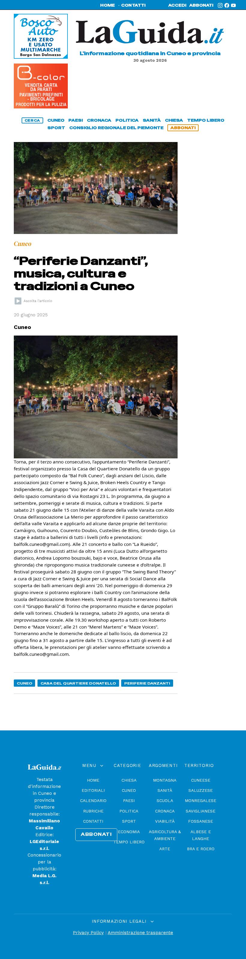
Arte (164, 848)
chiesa (174, 120)
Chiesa (129, 780)
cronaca (99, 120)
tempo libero (205, 120)
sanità (152, 120)
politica (127, 120)
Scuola (165, 800)
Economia (129, 831)
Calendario (93, 800)
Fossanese (200, 821)
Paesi (129, 800)
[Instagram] (220, 5)
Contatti (93, 821)
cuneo (55, 120)
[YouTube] (233, 5)
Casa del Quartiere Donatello (78, 683)
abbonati (201, 5)
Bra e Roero (200, 848)
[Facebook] (226, 5)
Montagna (164, 780)
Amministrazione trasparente (140, 932)
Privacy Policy (88, 932)
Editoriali (93, 790)
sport (56, 127)
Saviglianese (200, 811)
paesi (75, 120)
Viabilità (165, 821)
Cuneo (24, 683)
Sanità (165, 790)
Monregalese (200, 800)
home (107, 5)
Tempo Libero (129, 841)
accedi (177, 5)
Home (93, 780)
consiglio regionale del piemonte (116, 127)
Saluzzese (200, 790)
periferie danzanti (147, 683)
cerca (32, 120)
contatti (133, 5)
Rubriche (93, 811)
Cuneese (200, 780)
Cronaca (165, 811)
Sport (129, 821)
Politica (128, 811)
